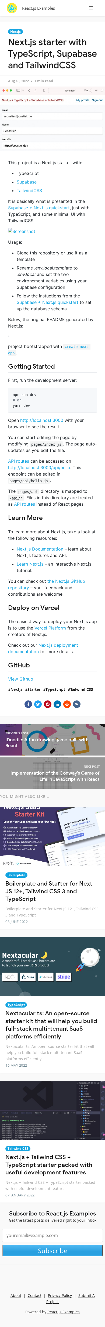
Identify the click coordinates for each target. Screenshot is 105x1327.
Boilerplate (16, 875)
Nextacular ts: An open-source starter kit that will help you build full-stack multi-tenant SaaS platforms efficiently (51, 1025)
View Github (20, 679)
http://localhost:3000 (41, 420)
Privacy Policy (60, 1295)
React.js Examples (38, 8)
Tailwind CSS (81, 689)
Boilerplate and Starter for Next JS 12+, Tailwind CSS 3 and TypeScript (48, 891)
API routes (18, 461)
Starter (33, 689)
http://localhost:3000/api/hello (39, 467)
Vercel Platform (50, 628)
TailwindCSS (29, 190)
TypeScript (55, 689)
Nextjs (15, 31)
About (15, 1295)
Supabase (27, 182)
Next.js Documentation (40, 549)
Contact (34, 1295)
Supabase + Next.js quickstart (39, 207)
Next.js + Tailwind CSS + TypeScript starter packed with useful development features (48, 1164)
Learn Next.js (30, 564)
